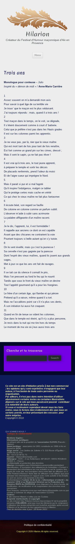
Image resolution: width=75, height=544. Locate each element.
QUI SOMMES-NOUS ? (15, 431)
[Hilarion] (37, 18)
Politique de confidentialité (38, 525)
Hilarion (37, 34)
